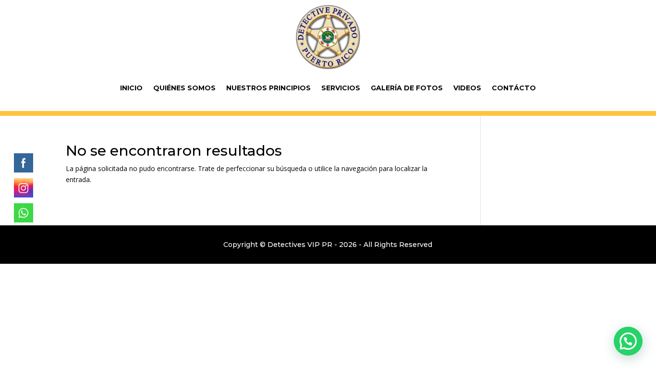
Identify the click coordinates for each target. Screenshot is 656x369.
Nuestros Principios (268, 88)
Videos (467, 88)
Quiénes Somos (184, 88)
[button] (628, 341)
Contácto (514, 88)
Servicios (340, 88)
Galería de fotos (407, 88)
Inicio (131, 88)
